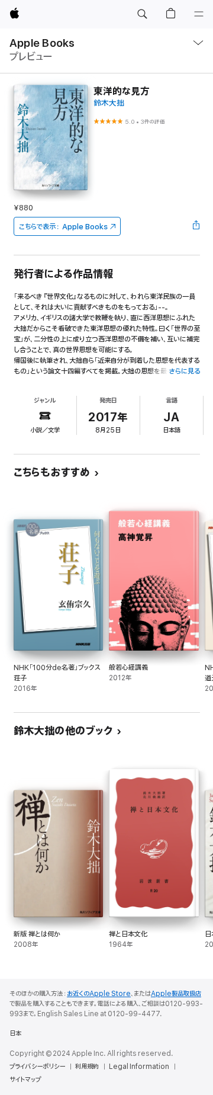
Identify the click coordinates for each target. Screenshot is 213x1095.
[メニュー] (199, 14)
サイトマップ (25, 1079)
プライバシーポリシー (37, 1066)
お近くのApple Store (99, 994)
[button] (142, 14)
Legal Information (139, 1066)
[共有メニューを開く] (196, 226)
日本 (15, 1033)
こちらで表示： (63, 226)
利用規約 (87, 1066)
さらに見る (184, 371)
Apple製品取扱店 (176, 994)
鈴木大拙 (108, 103)
